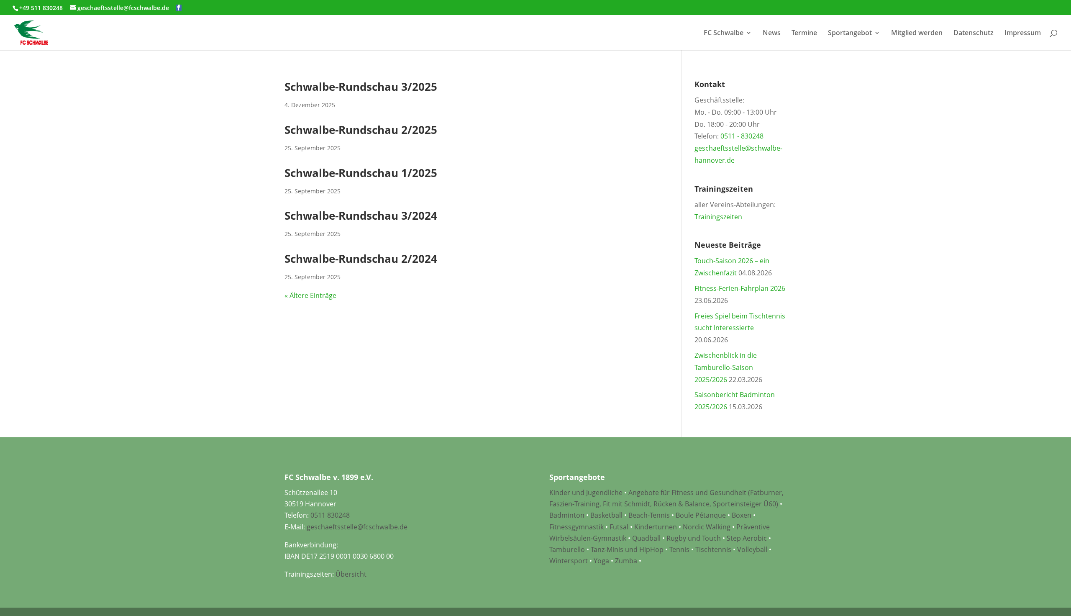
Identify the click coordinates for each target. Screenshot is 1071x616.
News (772, 33)
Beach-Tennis (649, 515)
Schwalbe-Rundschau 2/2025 (360, 129)
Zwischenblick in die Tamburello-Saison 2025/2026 (725, 367)
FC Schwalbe (723, 33)
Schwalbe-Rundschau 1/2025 (360, 172)
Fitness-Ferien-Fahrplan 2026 (739, 288)
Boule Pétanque (701, 515)
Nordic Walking (706, 526)
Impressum (1022, 33)
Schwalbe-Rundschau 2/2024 (360, 258)
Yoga (601, 560)
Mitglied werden (917, 33)
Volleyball (753, 549)
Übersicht (351, 574)
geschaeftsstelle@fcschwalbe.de (357, 526)
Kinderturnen (655, 526)
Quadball (646, 538)
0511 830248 (330, 515)
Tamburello (567, 549)
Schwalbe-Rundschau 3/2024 (360, 215)
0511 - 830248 (742, 136)
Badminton (566, 515)
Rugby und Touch (693, 538)
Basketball (606, 515)
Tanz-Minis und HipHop (627, 549)
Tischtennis (714, 549)
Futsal (619, 526)
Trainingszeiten (718, 216)
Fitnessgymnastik (576, 526)
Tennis (679, 549)
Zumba (626, 560)
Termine (804, 33)
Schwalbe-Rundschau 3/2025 (360, 86)
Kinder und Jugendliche (586, 492)
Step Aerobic (747, 538)
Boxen (741, 515)
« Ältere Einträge (310, 295)
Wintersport (568, 560)
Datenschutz (973, 33)
